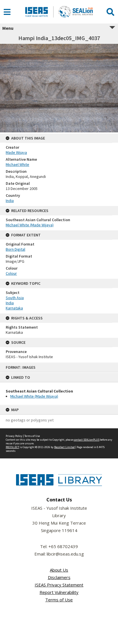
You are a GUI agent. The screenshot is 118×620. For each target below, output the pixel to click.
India (10, 200)
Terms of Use (32, 436)
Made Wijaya (16, 152)
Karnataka (14, 308)
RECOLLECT (12, 447)
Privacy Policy (14, 436)
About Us (59, 570)
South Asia (15, 297)
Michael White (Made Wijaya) (34, 396)
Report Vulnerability (59, 592)
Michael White (17, 164)
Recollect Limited (64, 447)
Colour (11, 273)
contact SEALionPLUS (86, 440)
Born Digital (15, 249)
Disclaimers (59, 577)
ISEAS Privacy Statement (59, 585)
